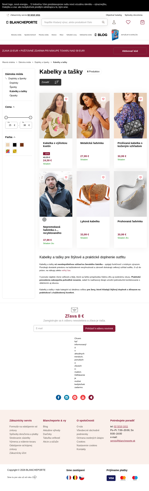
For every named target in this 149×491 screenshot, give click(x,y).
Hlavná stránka (8, 62)
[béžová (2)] (7, 144)
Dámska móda (16, 35)
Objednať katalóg (114, 15)
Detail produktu (69, 162)
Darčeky (47, 434)
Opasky (13, 95)
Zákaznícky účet (17, 453)
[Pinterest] (74, 398)
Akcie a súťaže (50, 441)
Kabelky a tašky (18, 91)
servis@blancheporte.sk (122, 440)
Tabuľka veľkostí (51, 438)
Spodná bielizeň (30, 35)
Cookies (81, 441)
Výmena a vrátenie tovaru (22, 441)
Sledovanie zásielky (19, 438)
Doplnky (14, 82)
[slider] (6, 117)
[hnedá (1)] (21, 144)
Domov (54, 35)
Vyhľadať (102, 22)
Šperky (13, 87)
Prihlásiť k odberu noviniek (99, 328)
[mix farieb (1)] (7, 151)
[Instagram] (66, 398)
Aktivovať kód (130, 51)
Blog (45, 426)
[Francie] (69, 477)
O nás (80, 426)
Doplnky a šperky (42, 62)
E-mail (39, 328)
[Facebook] (58, 398)
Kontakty (81, 449)
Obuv (61, 35)
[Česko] (82, 477)
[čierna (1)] (14, 144)
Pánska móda (44, 35)
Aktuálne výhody (51, 430)
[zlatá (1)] (14, 151)
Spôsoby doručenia (133, 15)
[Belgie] (76, 477)
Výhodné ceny (71, 35)
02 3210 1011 (34, 15)
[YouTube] (83, 398)
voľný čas (66, 270)
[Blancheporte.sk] (22, 22)
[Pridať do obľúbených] (66, 99)
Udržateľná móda (86, 35)
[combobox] (69, 22)
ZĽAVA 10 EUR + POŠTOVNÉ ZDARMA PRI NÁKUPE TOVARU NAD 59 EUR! (43, 50)
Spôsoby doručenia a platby (23, 434)
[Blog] (91, 398)
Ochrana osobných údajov (90, 438)
